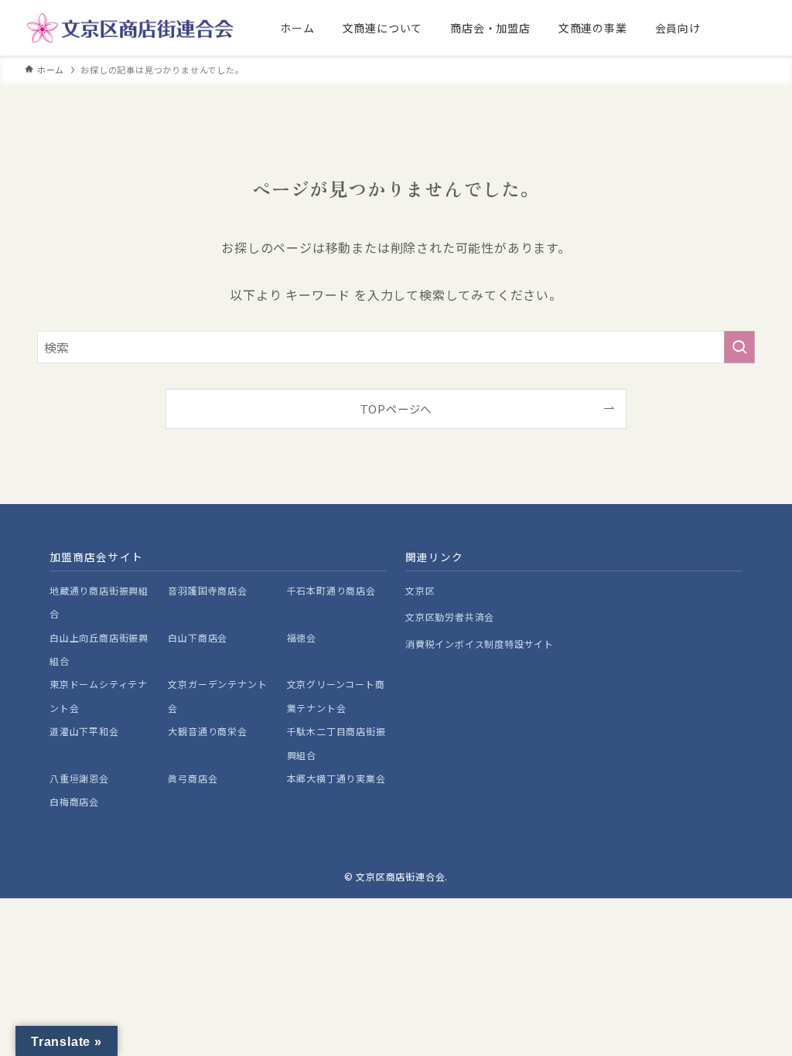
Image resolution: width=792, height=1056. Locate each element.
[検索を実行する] (739, 347)
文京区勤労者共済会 (449, 616)
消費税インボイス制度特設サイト (479, 643)
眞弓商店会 (192, 778)
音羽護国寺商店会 (207, 590)
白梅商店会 (74, 801)
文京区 (420, 590)
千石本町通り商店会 (331, 590)
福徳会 (301, 637)
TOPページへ (396, 408)
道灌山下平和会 (84, 730)
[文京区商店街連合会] (130, 27)
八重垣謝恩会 (79, 778)
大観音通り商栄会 (207, 730)
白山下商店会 (197, 637)
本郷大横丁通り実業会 (336, 778)
